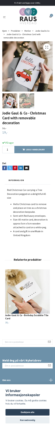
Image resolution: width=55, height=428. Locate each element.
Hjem (4, 30)
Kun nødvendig (27, 420)
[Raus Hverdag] (28, 17)
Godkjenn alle (27, 412)
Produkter (15, 30)
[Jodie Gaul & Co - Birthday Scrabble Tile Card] (27, 291)
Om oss (6, 380)
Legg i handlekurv (35, 149)
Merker (27, 30)
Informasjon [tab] (16, 180)
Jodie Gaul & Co (42, 30)
